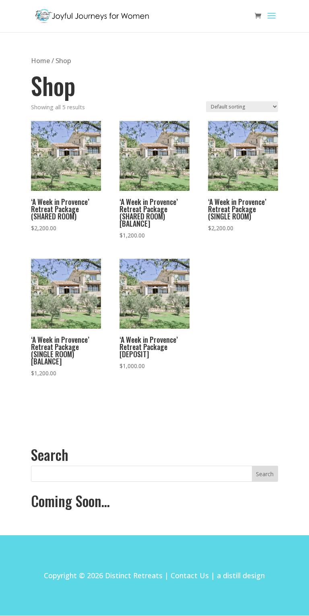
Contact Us (190, 575)
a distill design (241, 575)
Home (40, 60)
